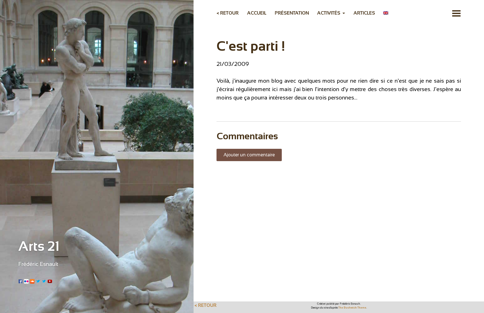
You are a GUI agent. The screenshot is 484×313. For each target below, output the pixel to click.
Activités (328, 12)
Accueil (256, 12)
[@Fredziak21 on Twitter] (38, 281)
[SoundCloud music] (32, 281)
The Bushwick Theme (352, 307)
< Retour (228, 12)
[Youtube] (50, 281)
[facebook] (20, 281)
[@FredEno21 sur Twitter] (44, 281)
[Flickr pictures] (26, 281)
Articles (364, 12)
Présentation (292, 12)
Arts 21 (38, 246)
